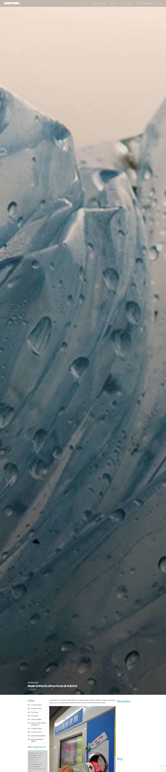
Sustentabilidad (33, 682)
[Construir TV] (12, 3)
